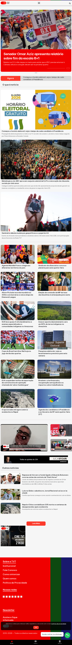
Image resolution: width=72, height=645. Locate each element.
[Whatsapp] (7, 597)
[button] (38, 2)
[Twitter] (12, 597)
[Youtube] (4, 597)
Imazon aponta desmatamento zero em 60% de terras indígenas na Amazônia (53, 324)
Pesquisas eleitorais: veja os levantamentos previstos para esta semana (52, 353)
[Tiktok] (18, 597)
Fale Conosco (10, 570)
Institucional (9, 566)
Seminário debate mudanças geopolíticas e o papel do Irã (25, 233)
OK (36, 627)
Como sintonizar (11, 574)
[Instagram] (10, 597)
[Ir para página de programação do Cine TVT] (13, 546)
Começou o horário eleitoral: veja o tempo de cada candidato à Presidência (32, 131)
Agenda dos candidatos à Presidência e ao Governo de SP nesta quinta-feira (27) (54, 412)
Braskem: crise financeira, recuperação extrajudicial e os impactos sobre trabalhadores (51, 383)
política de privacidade (59, 623)
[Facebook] (15, 597)
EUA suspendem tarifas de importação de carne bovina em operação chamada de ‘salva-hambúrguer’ (17, 383)
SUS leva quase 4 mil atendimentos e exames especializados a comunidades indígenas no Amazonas (17, 324)
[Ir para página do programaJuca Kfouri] (36, 463)
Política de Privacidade (15, 583)
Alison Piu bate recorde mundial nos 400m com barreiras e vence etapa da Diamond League (17, 295)
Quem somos (9, 579)
